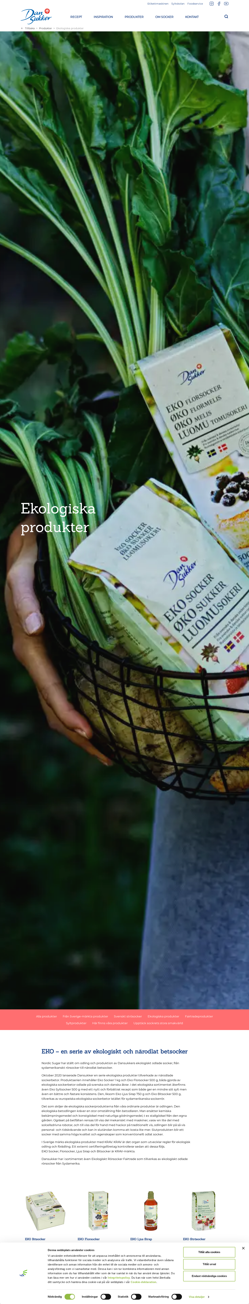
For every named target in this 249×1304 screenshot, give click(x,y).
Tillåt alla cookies (209, 1252)
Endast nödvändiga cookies (209, 1276)
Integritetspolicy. (119, 1277)
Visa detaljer (197, 1296)
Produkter (45, 28)
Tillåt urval (209, 1264)
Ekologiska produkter (70, 28)
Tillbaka (30, 28)
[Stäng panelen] (243, 1248)
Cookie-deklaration (143, 1282)
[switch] (106, 1297)
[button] (76, 16)
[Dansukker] (36, 16)
